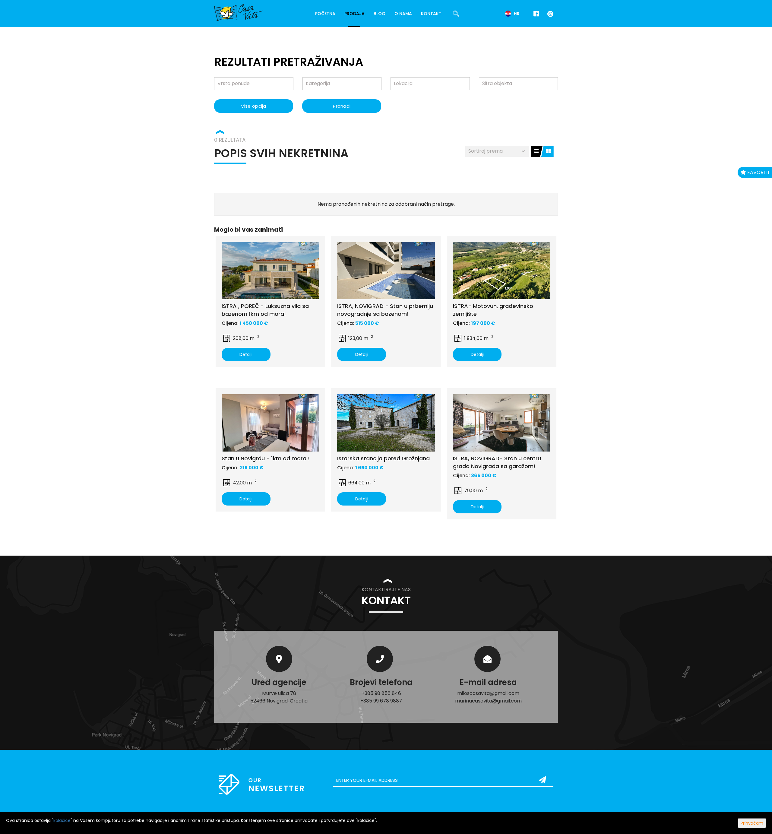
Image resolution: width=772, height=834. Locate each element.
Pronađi (341, 106)
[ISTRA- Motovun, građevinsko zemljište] (501, 270)
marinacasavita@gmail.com (488, 700)
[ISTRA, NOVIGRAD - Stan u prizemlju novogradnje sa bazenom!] (386, 270)
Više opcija (253, 106)
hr (516, 14)
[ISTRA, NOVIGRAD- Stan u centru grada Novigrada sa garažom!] (501, 423)
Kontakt (431, 14)
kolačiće (62, 820)
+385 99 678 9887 (381, 700)
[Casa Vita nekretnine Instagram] (549, 13)
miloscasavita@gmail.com (488, 693)
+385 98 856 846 (381, 693)
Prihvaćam (752, 823)
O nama (403, 14)
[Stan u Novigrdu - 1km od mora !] (270, 423)
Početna (325, 14)
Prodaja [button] (354, 14)
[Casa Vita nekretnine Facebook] (536, 14)
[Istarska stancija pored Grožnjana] (386, 423)
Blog (379, 14)
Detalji (245, 354)
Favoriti (757, 172)
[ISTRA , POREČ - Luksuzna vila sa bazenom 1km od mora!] (270, 270)
